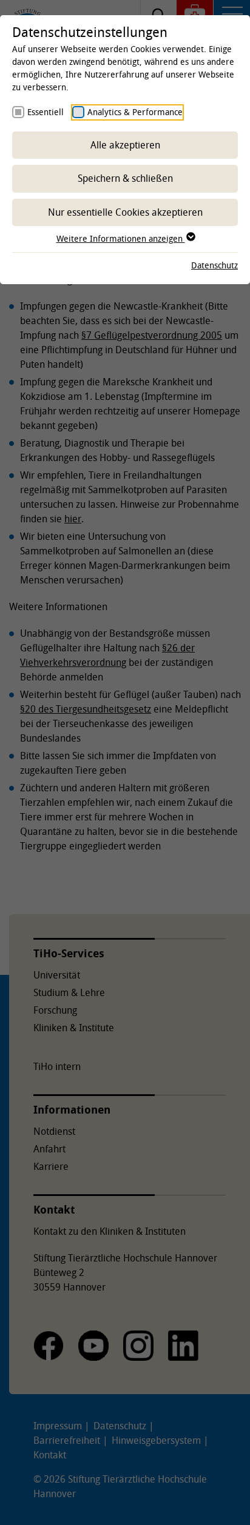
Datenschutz (214, 265)
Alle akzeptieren (125, 144)
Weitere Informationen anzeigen (120, 238)
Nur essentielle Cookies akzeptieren (125, 212)
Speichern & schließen (125, 178)
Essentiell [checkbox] (45, 112)
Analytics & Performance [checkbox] (135, 112)
